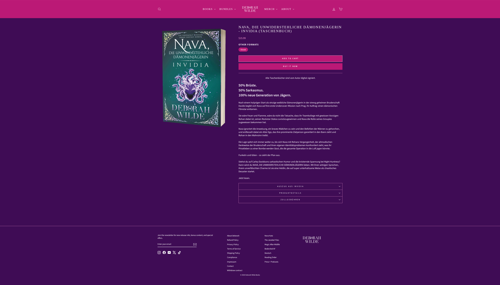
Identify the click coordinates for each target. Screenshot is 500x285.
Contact (230, 266)
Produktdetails (290, 193)
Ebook (243, 49)
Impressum (231, 261)
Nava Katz (269, 235)
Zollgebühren (290, 199)
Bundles (226, 9)
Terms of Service (234, 248)
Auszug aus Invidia (290, 186)
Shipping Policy (233, 253)
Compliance (232, 257)
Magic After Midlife (272, 244)
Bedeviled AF (270, 248)
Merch (269, 9)
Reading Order (271, 257)
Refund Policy (232, 240)
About (286, 9)
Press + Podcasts (271, 261)
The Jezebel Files (272, 240)
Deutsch (268, 253)
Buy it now (290, 66)
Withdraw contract (234, 270)
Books (208, 9)
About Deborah (233, 235)
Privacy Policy (233, 244)
